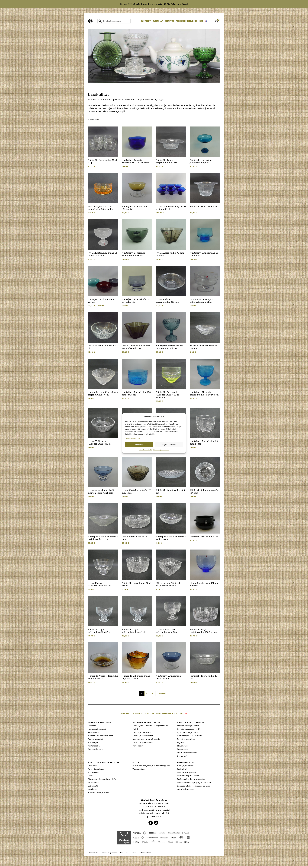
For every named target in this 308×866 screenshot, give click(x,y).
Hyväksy (139, 444)
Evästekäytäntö (145, 450)
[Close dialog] (178, 407)
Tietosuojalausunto (161, 450)
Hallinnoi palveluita (132, 438)
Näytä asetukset (169, 444)
